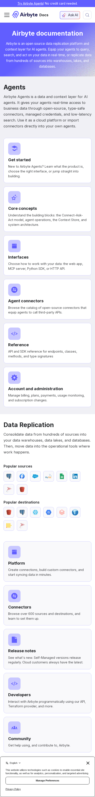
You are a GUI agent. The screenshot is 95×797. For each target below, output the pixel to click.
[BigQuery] (48, 512)
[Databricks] (62, 512)
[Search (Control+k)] (87, 15)
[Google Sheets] (62, 476)
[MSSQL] (9, 489)
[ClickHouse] (9, 525)
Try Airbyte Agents (30, 3)
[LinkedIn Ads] (75, 476)
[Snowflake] (35, 512)
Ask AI (73, 15)
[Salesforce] (35, 476)
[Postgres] (9, 476)
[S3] (22, 489)
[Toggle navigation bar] (7, 15)
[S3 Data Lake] (75, 512)
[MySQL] (48, 476)
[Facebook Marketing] (22, 476)
